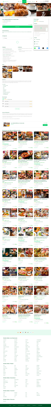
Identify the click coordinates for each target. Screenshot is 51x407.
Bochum (4, 383)
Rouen (37, 392)
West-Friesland (39, 355)
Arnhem (4, 348)
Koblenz (27, 379)
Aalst (4, 365)
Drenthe (15, 345)
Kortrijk (15, 373)
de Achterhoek (5, 355)
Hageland (15, 368)
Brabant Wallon (5, 368)
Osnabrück (38, 383)
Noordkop (27, 349)
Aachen (4, 379)
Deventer (15, 341)
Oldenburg (38, 382)
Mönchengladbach (39, 379)
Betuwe (4, 352)
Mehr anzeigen (17, 108)
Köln (26, 382)
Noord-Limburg (27, 373)
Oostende (27, 375)
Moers (26, 385)
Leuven (26, 365)
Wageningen (38, 352)
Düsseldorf (15, 382)
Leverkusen (27, 383)
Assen (4, 349)
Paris (26, 395)
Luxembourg (27, 368)
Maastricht (27, 345)
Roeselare (38, 366)
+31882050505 (40, 405)
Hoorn (26, 341)
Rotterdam (27, 359)
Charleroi (4, 373)
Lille (15, 396)
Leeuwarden (27, 342)
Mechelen (27, 369)
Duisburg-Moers (16, 379)
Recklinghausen (39, 385)
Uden (37, 345)
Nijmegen (27, 348)
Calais (4, 395)
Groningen (15, 356)
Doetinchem (15, 342)
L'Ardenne (15, 375)
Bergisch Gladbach (5, 382)
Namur (26, 372)
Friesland (15, 352)
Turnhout (38, 369)
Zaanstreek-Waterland (39, 356)
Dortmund (4, 386)
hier (5, 49)
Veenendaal (38, 349)
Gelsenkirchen (16, 385)
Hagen (15, 386)
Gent (15, 366)
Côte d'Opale (5, 396)
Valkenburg (38, 348)
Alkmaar (4, 341)
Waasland (38, 372)
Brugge (4, 369)
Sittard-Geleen (38, 341)
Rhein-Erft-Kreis (39, 386)
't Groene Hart (16, 355)
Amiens (4, 392)
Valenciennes (38, 395)
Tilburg (37, 342)
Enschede (15, 349)
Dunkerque (15, 392)
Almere (4, 342)
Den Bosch (4, 359)
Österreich (4, 401)
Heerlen (15, 359)
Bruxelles (4, 372)
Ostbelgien (38, 365)
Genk (15, 365)
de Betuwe (4, 356)
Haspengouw (16, 369)
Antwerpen (4, 366)
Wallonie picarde (39, 373)
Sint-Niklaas (38, 368)
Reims (26, 396)
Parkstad (27, 355)
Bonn (4, 385)
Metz (26, 392)
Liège (26, 366)
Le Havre (15, 395)
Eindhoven (15, 348)
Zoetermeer (38, 359)
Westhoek (38, 375)
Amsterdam (4, 345)
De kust (4, 375)
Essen (15, 383)
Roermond (27, 356)
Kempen (15, 372)
